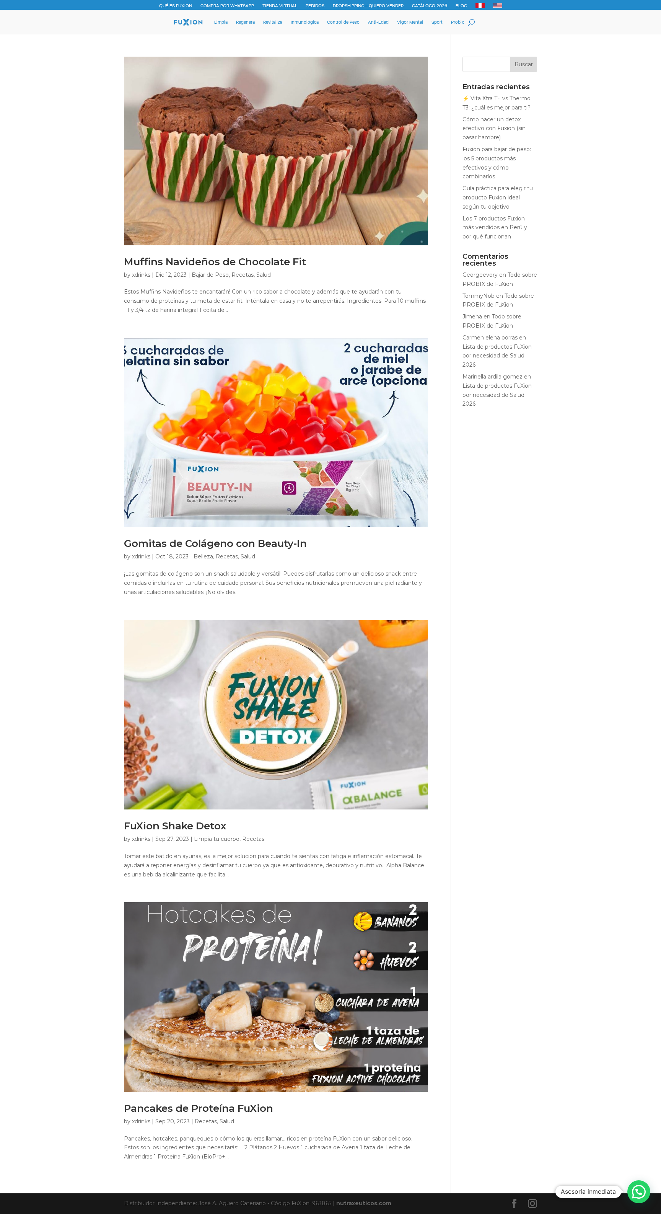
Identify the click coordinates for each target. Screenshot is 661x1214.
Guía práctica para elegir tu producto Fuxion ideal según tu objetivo (497, 197)
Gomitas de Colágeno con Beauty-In (215, 543)
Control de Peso (343, 22)
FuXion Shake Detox (175, 826)
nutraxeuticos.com (363, 1203)
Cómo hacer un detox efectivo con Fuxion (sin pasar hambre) (494, 128)
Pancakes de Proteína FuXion (198, 1108)
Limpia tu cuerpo (216, 838)
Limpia (221, 22)
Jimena (472, 316)
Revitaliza (272, 22)
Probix (457, 22)
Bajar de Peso (210, 274)
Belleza (203, 556)
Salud (263, 274)
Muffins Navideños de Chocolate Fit (215, 262)
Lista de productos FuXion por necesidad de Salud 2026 (497, 356)
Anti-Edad (378, 22)
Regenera (245, 22)
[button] (638, 1191)
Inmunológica (305, 22)
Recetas (242, 274)
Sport (437, 22)
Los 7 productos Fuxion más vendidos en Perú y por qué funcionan (494, 227)
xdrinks (141, 274)
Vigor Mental (410, 22)
